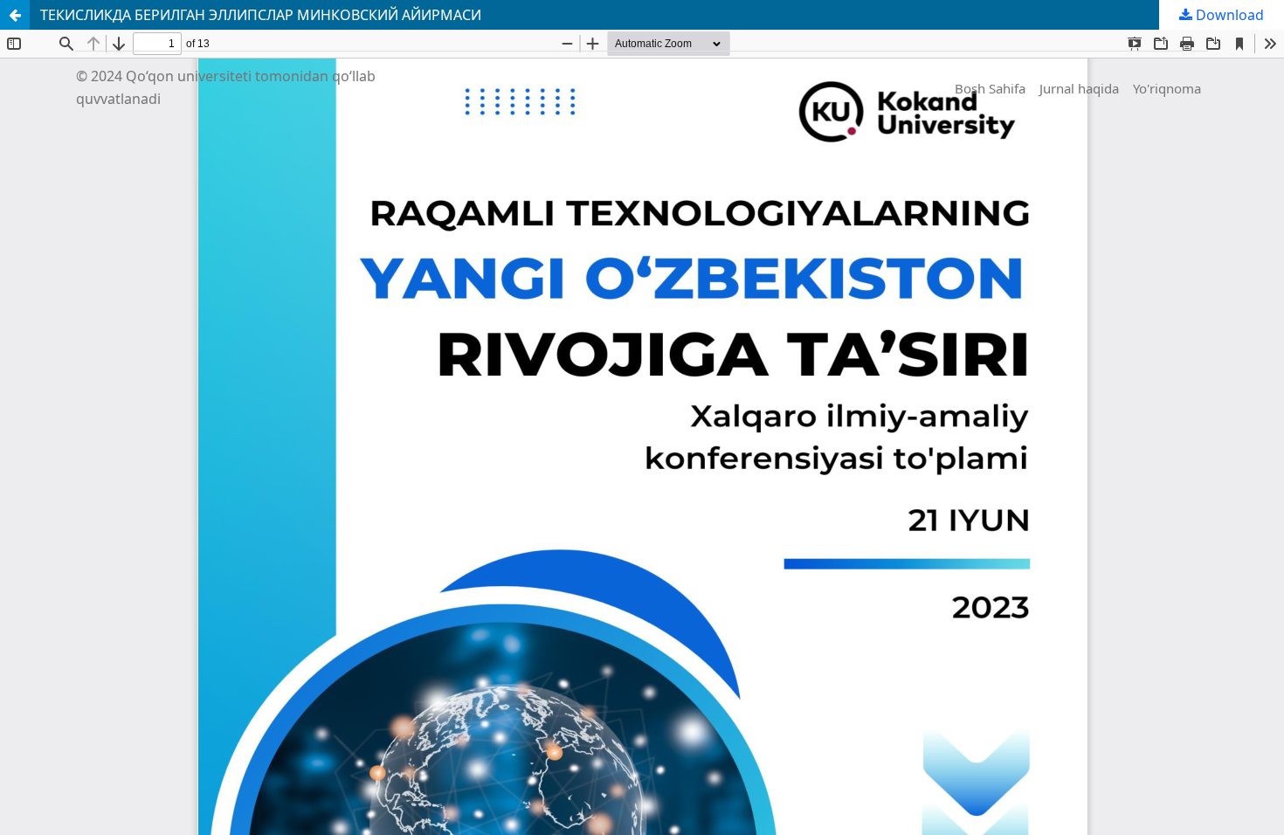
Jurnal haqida (1079, 88)
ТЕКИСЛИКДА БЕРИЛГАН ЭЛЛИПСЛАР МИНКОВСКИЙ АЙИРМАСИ (260, 14)
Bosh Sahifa (990, 88)
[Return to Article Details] (15, 15)
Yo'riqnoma (1167, 88)
